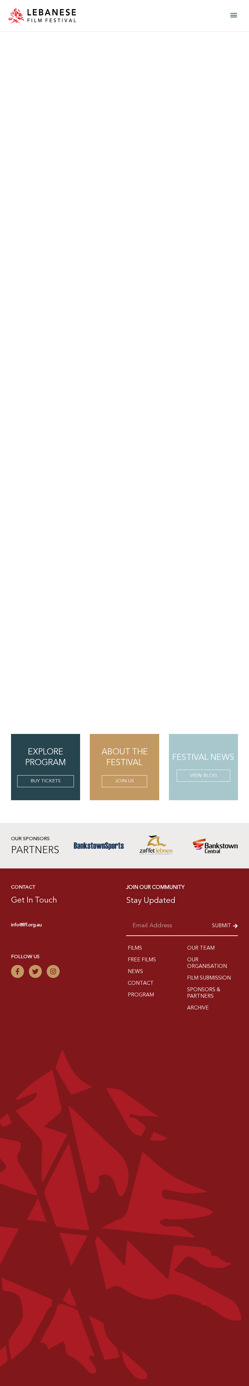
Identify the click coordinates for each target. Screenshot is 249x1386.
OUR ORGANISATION (207, 963)
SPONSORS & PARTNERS (203, 993)
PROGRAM (141, 995)
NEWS (135, 971)
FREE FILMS (142, 960)
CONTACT (141, 983)
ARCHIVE (198, 1008)
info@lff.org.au (26, 925)
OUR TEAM (201, 948)
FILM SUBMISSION (209, 978)
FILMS (135, 948)
